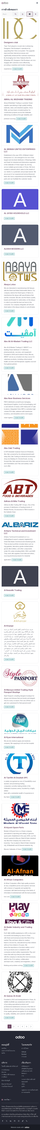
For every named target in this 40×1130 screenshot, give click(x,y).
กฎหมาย (24, 1090)
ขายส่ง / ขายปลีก (17, 69)
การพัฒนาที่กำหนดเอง (8, 1074)
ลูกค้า (23, 1086)
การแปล (24, 1056)
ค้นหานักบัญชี (6, 1080)
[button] (37, 3)
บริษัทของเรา (25, 1066)
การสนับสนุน (5, 1070)
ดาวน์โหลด (25, 1048)
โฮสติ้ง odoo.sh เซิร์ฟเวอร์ (10, 1066)
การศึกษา (4, 1077)
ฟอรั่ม (3, 1053)
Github (24, 1052)
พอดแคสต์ (25, 1081)
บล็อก (23, 1084)
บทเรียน (4, 1048)
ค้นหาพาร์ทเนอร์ (6, 1084)
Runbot (24, 1054)
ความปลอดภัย (26, 1092)
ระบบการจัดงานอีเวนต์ (28, 1079)
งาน (23, 1076)
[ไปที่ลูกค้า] (20, 28)
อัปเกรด (4, 1072)
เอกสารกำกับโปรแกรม (8, 1050)
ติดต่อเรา (24, 1073)
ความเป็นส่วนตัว (33, 1090)
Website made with (17, 1127)
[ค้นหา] (15, 14)
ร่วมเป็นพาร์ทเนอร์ (7, 1086)
